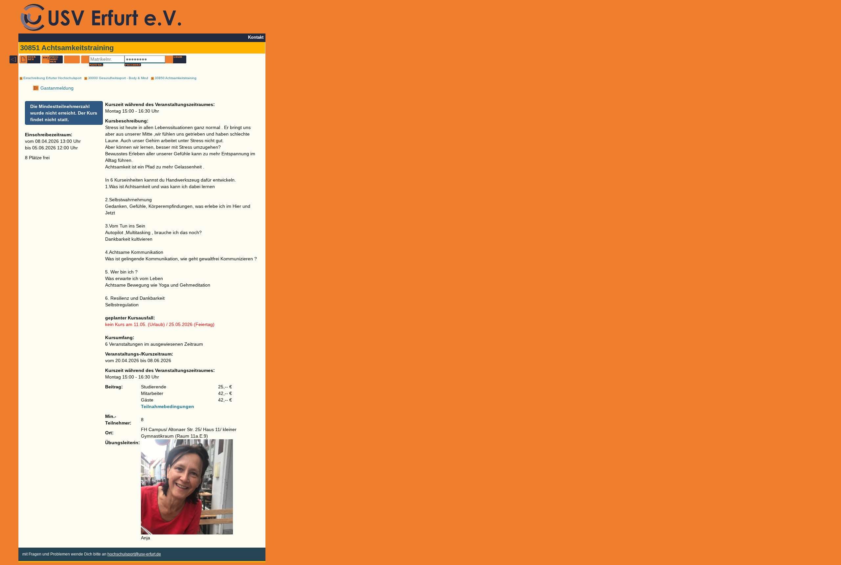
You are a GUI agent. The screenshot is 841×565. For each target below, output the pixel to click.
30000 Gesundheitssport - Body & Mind (117, 78)
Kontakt (255, 37)
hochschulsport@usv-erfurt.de (134, 554)
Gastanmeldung (56, 88)
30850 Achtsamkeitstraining (175, 78)
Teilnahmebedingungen (167, 406)
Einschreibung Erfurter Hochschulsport (51, 78)
